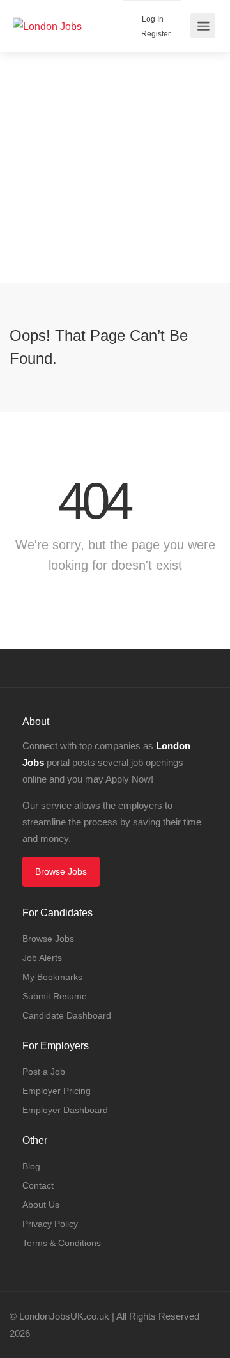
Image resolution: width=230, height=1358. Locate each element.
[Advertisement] (115, 167)
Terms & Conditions (61, 1243)
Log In (152, 19)
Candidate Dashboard (66, 1015)
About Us (40, 1204)
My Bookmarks (52, 977)
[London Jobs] (47, 8)
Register (155, 33)
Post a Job (43, 1071)
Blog (31, 1166)
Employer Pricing (56, 1091)
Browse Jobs (61, 871)
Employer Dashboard (65, 1110)
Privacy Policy (50, 1224)
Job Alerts (42, 958)
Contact (38, 1185)
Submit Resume (54, 996)
